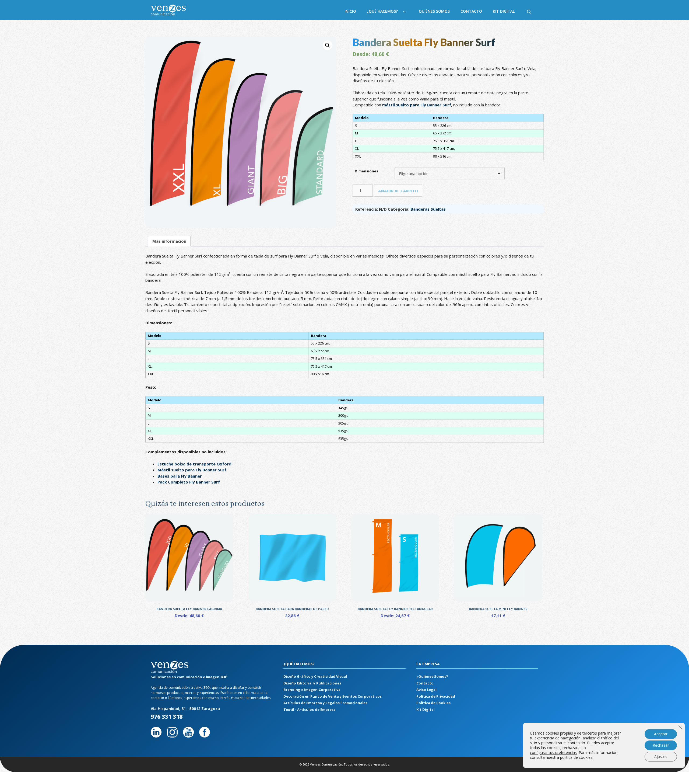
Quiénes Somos (434, 11)
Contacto (471, 11)
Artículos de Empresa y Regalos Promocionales (325, 702)
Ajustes (660, 756)
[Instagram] (172, 736)
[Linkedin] (156, 736)
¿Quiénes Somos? (432, 676)
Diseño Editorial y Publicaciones (312, 683)
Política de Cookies (433, 702)
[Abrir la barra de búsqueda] (529, 11)
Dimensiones (366, 171)
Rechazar (661, 745)
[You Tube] (188, 736)
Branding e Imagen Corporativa (311, 689)
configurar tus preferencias (553, 752)
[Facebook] (204, 736)
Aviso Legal (426, 689)
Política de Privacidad (435, 696)
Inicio (350, 11)
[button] (327, 45)
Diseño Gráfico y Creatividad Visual (315, 676)
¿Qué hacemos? (382, 11)
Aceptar (660, 733)
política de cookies (576, 757)
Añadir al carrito (398, 190)
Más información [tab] (169, 241)
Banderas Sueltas (428, 209)
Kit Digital (504, 11)
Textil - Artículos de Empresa (309, 709)
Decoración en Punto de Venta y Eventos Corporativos (332, 696)
